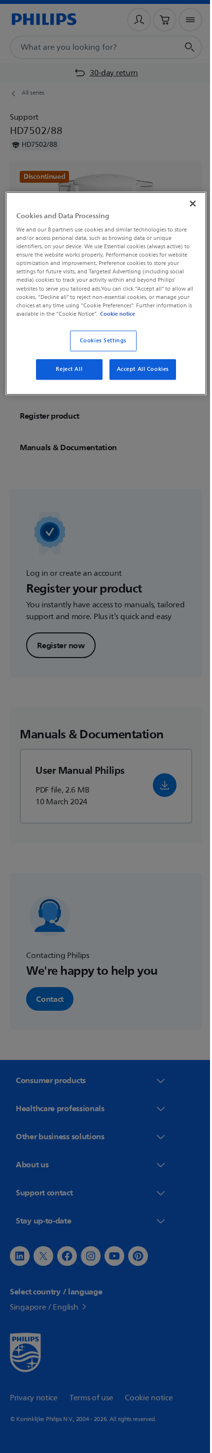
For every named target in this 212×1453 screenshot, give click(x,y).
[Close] (186, 202)
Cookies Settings (99, 348)
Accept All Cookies (139, 376)
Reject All (65, 376)
